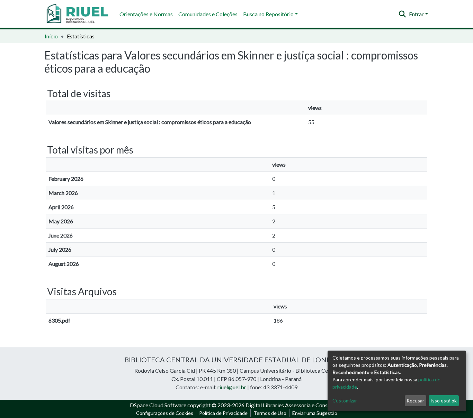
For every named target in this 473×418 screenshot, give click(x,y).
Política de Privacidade (223, 413)
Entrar (416, 14)
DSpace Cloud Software (158, 405)
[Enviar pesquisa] (402, 14)
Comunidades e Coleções (208, 14)
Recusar (415, 400)
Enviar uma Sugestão (314, 413)
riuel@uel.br (231, 387)
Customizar (344, 400)
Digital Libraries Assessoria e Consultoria (294, 405)
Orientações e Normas (146, 14)
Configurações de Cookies (164, 413)
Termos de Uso (269, 413)
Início (51, 36)
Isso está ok (443, 400)
